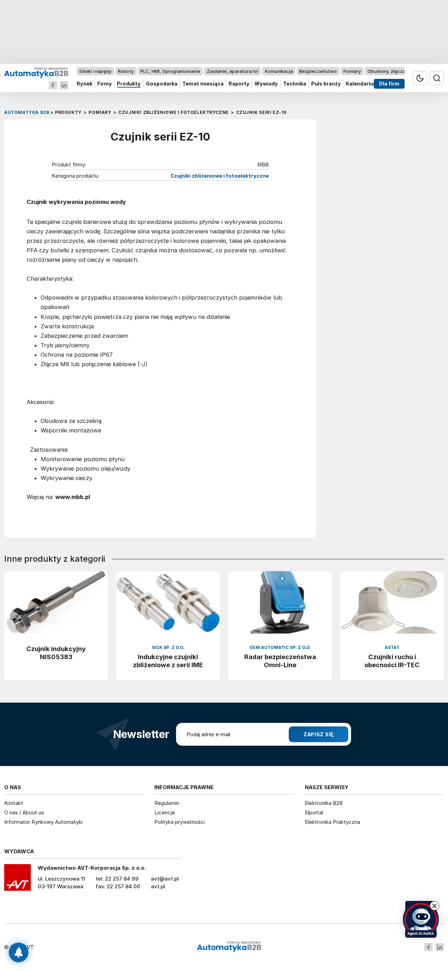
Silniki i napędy (95, 71)
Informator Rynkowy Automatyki (43, 822)
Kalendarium (362, 84)
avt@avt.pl (165, 878)
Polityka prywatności (179, 822)
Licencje (164, 812)
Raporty (239, 84)
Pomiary (352, 71)
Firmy (104, 84)
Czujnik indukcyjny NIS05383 (56, 653)
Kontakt (13, 803)
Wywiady (266, 84)
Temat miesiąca (203, 84)
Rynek (84, 84)
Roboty (126, 71)
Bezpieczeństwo (318, 71)
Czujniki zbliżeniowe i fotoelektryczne (219, 176)
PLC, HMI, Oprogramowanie (170, 71)
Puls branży (326, 84)
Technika (294, 84)
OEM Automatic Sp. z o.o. (280, 647)
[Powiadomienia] (18, 952)
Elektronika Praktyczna (332, 822)
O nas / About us (24, 812)
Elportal (314, 812)
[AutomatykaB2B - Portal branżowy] (36, 72)
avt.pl (158, 886)
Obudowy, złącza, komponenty (402, 71)
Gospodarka (161, 84)
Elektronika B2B (324, 803)
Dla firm (389, 84)
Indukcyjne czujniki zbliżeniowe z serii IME (168, 661)
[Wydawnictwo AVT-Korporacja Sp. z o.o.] (17, 880)
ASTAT (392, 647)
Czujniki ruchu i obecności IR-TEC (392, 661)
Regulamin (166, 803)
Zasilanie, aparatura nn (232, 71)
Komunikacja (279, 71)
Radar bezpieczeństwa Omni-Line (280, 661)
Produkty (129, 84)
